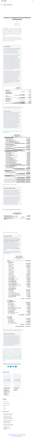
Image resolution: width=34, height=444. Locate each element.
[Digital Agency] (4, 0)
